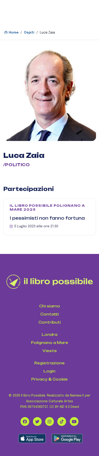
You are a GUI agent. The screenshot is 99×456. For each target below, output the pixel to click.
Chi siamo (49, 306)
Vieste (49, 351)
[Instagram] (49, 421)
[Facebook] (24, 421)
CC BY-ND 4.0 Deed (64, 407)
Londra (49, 334)
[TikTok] (61, 421)
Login (49, 371)
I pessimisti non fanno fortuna (47, 218)
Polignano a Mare (49, 342)
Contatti (49, 314)
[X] (37, 421)
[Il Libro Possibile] (49, 282)
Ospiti (29, 32)
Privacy (39, 379)
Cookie (60, 379)
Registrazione (49, 363)
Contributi (49, 322)
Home (13, 32)
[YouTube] (74, 421)
